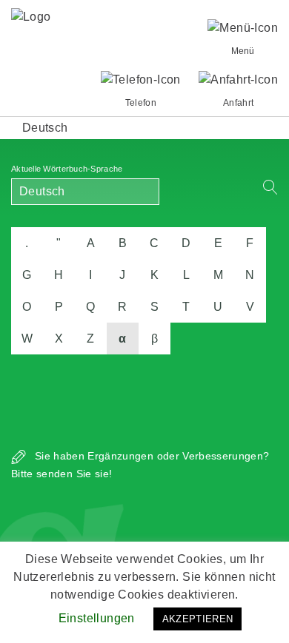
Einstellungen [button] (97, 618)
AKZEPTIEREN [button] (197, 619)
